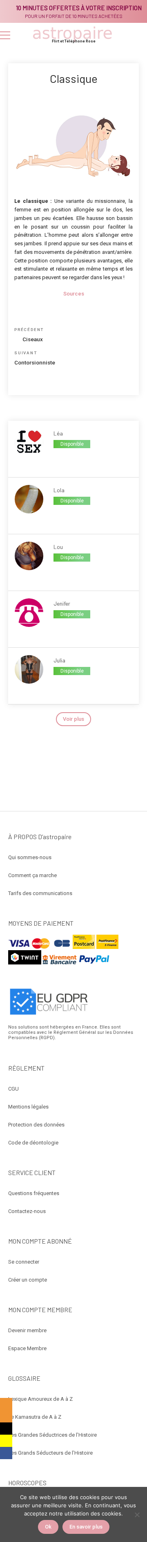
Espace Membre (27, 1348)
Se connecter (23, 1262)
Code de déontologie (33, 1143)
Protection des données (36, 1125)
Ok (48, 1527)
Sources (73, 294)
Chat (62, 571)
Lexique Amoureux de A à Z (40, 1399)
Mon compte (137, 35)
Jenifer (61, 603)
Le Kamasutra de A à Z (34, 1417)
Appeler (62, 457)
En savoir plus (85, 1527)
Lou (58, 546)
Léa (58, 433)
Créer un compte (27, 1280)
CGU (13, 1089)
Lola (59, 490)
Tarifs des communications (40, 893)
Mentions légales (28, 1107)
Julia (59, 660)
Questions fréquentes (33, 1193)
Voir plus (73, 719)
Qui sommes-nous (29, 857)
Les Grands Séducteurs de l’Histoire (50, 1453)
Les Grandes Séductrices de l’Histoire (52, 1435)
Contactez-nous (27, 1211)
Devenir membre (27, 1330)
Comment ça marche (32, 875)
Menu (5, 35)
